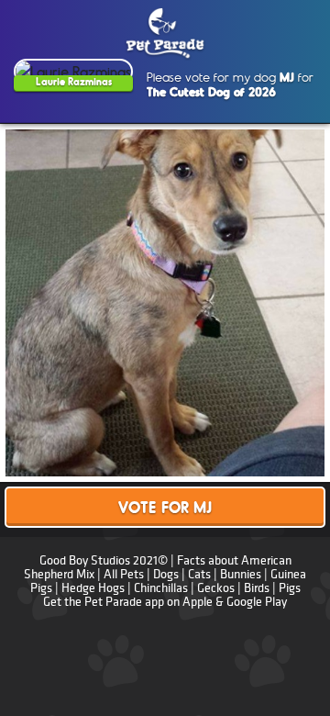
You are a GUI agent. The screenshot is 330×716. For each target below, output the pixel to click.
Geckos (216, 588)
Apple (197, 602)
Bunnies (240, 574)
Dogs (166, 574)
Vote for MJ (165, 509)
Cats (199, 574)
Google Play (256, 602)
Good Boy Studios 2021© (103, 560)
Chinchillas (161, 588)
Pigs (290, 588)
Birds (257, 588)
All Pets (124, 574)
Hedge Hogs (93, 588)
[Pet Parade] (165, 34)
